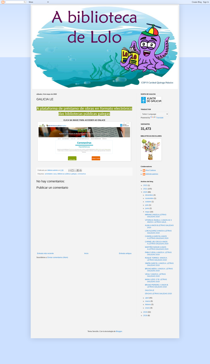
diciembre (149, 195)
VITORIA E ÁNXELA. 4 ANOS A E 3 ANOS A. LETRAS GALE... (158, 221)
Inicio (86, 253)
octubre (148, 202)
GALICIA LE (149, 290)
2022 (145, 185)
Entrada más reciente (45, 253)
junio (147, 208)
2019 (145, 312)
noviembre (149, 198)
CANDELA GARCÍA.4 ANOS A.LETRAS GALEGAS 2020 (156, 237)
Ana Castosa (151, 170)
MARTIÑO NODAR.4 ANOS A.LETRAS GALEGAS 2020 (156, 248)
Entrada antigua (125, 253)
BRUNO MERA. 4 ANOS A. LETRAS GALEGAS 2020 (159, 270)
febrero (148, 305)
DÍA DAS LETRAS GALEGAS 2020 (158, 294)
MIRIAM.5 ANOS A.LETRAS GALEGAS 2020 (155, 216)
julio (147, 205)
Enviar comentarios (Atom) (57, 257)
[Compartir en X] (75, 170)
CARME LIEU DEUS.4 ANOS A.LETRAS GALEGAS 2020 (156, 243)
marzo (148, 301)
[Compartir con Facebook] (77, 170)
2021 (145, 189)
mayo (147, 212)
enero (147, 308)
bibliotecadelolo (152, 174)
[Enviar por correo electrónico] (69, 170)
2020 (145, 192)
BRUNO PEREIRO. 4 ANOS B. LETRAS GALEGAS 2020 (156, 286)
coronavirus (82, 174)
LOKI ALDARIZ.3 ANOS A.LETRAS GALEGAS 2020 (158, 232)
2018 (145, 316)
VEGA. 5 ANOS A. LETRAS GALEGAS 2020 (155, 275)
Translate (159, 118)
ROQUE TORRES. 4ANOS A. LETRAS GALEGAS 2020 (156, 259)
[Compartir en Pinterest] (80, 170)
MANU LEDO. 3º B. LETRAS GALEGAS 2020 (156, 280)
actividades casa (51, 174)
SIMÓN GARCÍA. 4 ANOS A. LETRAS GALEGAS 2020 (159, 264)
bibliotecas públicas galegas (67, 174)
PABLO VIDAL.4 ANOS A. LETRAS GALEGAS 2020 (158, 253)
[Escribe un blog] (72, 170)
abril (147, 298)
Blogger (119, 331)
